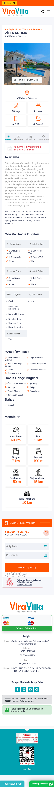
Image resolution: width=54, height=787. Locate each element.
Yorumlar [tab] (43, 140)
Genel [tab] (8, 140)
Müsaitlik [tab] (30, 140)
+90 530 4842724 (27, 655)
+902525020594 (27, 651)
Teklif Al (11, 3)
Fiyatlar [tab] (18, 140)
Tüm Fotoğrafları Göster (28, 80)
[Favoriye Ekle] (46, 533)
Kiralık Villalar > (23, 29)
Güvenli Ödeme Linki (27, 628)
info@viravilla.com (27, 663)
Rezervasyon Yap (27, 567)
